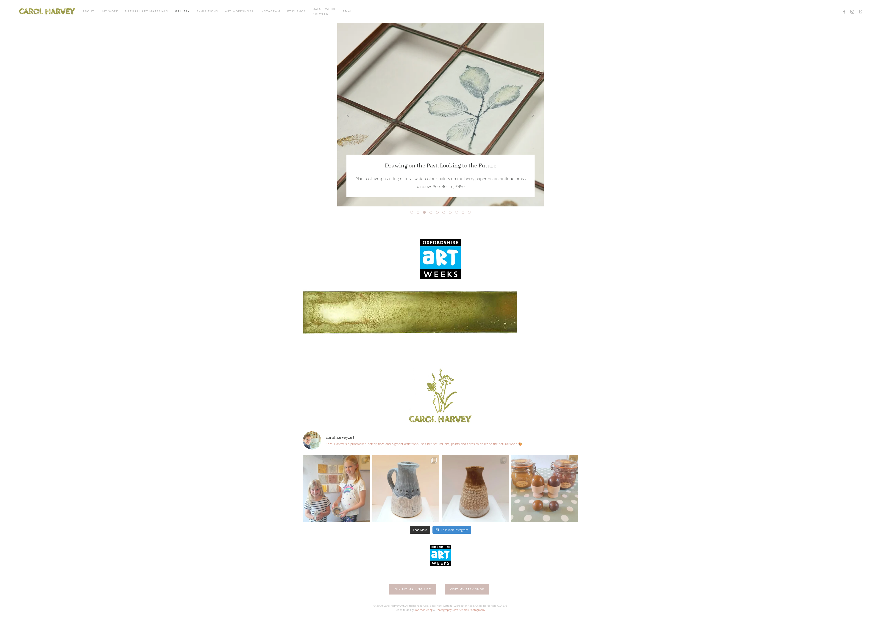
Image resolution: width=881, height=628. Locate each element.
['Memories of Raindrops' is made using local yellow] (475, 488)
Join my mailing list (412, 589)
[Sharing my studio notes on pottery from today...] (406, 488)
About (89, 11)
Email (348, 11)
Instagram (270, 11)
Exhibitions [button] (207, 11)
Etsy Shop (296, 11)
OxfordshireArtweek (324, 11)
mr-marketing (423, 610)
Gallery (182, 11)
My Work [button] (110, 11)
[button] (348, 115)
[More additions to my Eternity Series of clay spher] (544, 488)
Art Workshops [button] (239, 11)
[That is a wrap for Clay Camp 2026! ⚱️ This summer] (336, 488)
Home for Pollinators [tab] (438, 213)
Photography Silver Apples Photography (460, 610)
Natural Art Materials (146, 11)
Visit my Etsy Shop (467, 589)
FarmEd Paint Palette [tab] (451, 213)
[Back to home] (47, 11)
